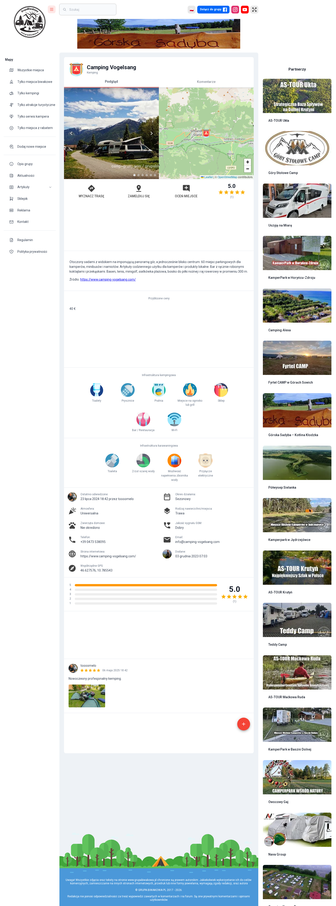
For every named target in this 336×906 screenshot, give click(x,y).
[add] (243, 724)
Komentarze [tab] (206, 81)
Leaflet (208, 177)
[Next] (151, 133)
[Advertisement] (159, 227)
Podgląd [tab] (111, 81)
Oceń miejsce (186, 196)
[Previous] (71, 133)
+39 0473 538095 (93, 542)
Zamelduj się (139, 196)
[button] (30, 187)
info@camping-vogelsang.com (197, 542)
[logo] (30, 22)
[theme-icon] (13, 70)
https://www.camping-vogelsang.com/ (108, 279)
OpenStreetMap (227, 177)
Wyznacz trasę (91, 196)
